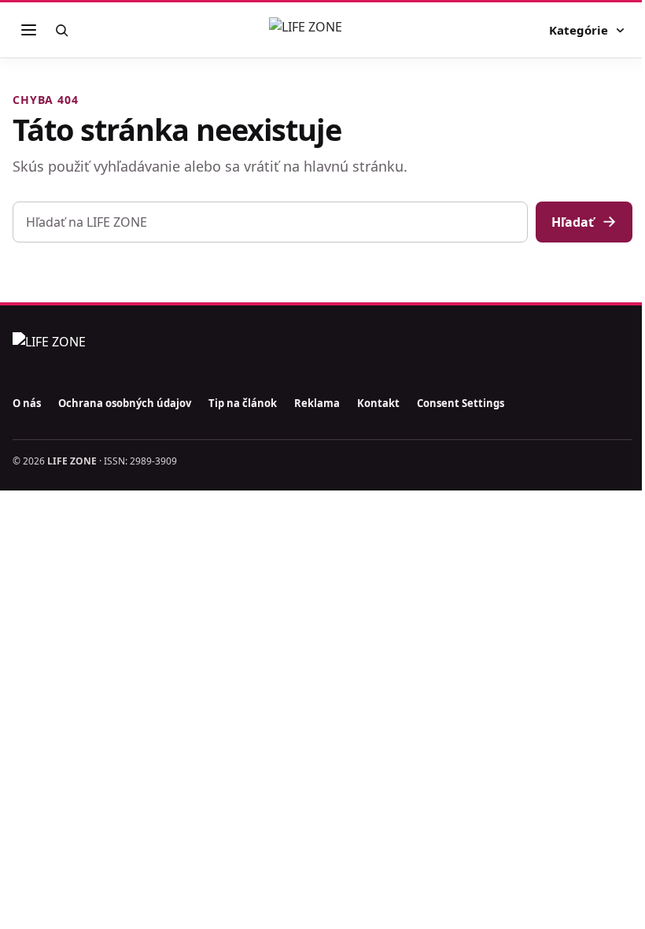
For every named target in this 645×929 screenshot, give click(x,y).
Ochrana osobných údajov (124, 403)
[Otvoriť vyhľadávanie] (61, 30)
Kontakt (378, 403)
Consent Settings (460, 403)
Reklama (317, 403)
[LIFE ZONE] (322, 30)
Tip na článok (242, 403)
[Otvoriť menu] (28, 30)
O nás (27, 403)
